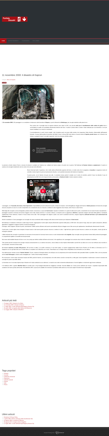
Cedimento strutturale (9, 376)
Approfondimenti (13, 41)
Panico (5, 384)
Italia (5, 383)
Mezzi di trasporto (11, 79)
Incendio (4, 82)
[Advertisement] (15, 7)
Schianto (6, 373)
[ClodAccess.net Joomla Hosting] (60, 432)
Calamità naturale (8, 379)
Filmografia (25, 41)
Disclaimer (36, 41)
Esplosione (6, 378)
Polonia (6, 381)
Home (3, 41)
